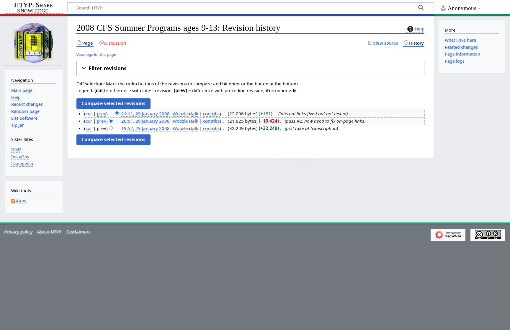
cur (89, 121)
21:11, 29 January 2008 (145, 113)
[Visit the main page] (33, 42)
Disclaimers (78, 232)
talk (194, 113)
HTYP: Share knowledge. (33, 8)
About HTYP (49, 232)
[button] (250, 68)
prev (101, 113)
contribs (211, 113)
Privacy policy (18, 232)
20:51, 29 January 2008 (145, 121)
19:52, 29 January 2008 (145, 128)
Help (419, 29)
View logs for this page (96, 54)
